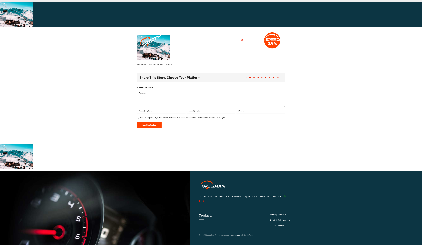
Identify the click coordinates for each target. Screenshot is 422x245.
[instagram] (242, 40)
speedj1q (144, 64)
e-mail (269, 196)
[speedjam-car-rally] (151, 33)
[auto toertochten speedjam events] (272, 31)
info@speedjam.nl (284, 220)
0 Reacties (168, 64)
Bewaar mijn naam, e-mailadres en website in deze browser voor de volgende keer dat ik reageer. (183, 117)
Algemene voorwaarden (230, 235)
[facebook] (238, 40)
